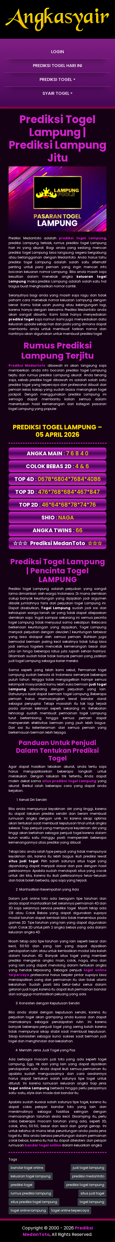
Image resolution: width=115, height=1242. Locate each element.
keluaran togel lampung (31, 1176)
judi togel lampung (88, 1167)
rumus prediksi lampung (31, 1193)
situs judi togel (92, 1193)
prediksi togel (21, 1184)
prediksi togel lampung (85, 1184)
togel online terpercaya (70, 1210)
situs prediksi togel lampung (34, 1202)
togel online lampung (28, 1210)
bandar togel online (27, 1167)
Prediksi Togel (56, 79)
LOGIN (57, 52)
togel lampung (92, 1202)
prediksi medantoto (88, 1176)
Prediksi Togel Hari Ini (57, 65)
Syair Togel (56, 93)
